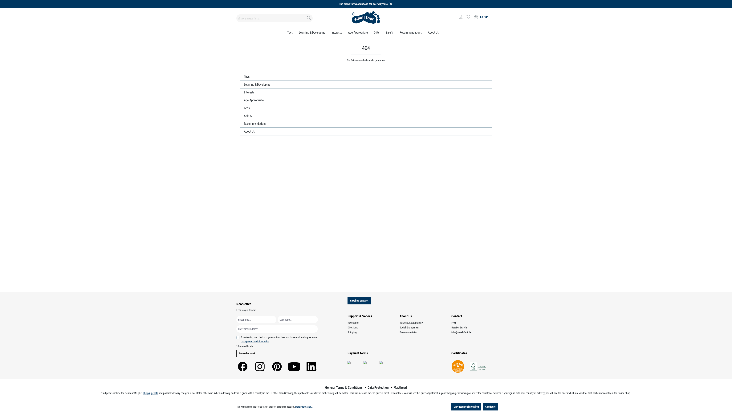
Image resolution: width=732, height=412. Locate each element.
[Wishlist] (468, 17)
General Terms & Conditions (344, 387)
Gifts (247, 108)
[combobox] (274, 18)
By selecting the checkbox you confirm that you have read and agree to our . (279, 339)
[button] (390, 4)
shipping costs (150, 393)
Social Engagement (409, 327)
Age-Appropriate (254, 100)
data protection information (255, 341)
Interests (249, 92)
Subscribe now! (247, 353)
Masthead (400, 387)
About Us (249, 131)
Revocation (353, 322)
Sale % (248, 116)
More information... (304, 406)
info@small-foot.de (461, 332)
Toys (247, 77)
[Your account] (461, 17)
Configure (490, 406)
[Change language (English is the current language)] (492, 18)
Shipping (352, 332)
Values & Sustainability (411, 322)
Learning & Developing (257, 84)
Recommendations (255, 124)
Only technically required (466, 406)
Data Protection (378, 387)
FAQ (453, 322)
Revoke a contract (359, 300)
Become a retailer (408, 332)
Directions (353, 327)
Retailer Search (459, 327)
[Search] (308, 17)
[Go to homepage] (366, 17)
